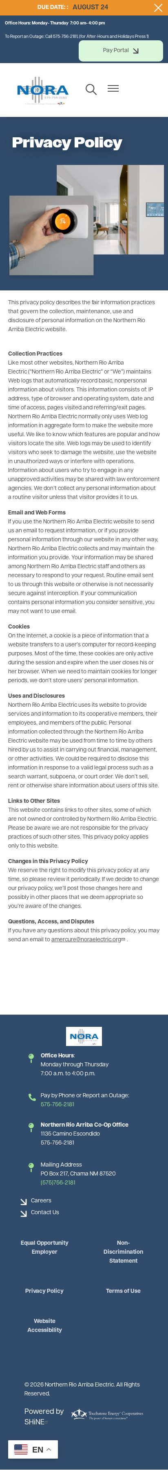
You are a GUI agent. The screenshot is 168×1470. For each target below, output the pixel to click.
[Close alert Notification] (158, 7)
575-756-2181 (57, 1105)
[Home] (42, 90)
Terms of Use (123, 1291)
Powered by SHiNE (44, 1417)
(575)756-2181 (58, 1183)
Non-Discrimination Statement (123, 1252)
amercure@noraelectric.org (86, 940)
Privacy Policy (44, 1291)
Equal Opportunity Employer (45, 1247)
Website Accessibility (44, 1326)
